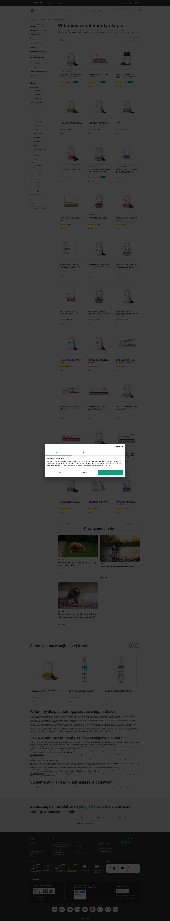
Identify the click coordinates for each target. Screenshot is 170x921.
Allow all (110, 472)
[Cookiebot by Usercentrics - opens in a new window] (115, 447)
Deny (59, 472)
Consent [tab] (58, 453)
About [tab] (112, 453)
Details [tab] (85, 453)
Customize (84, 472)
